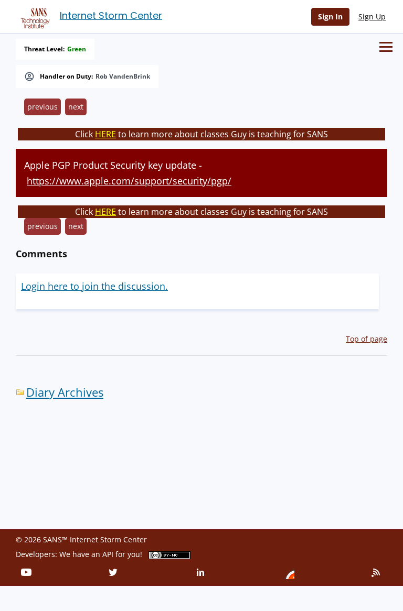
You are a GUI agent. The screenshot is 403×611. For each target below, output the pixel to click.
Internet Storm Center (111, 15)
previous (42, 107)
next (75, 107)
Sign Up (372, 16)
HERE (105, 134)
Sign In (330, 16)
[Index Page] (34, 16)
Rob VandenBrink (123, 76)
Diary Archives (64, 392)
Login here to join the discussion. (94, 286)
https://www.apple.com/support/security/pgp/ (129, 180)
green (76, 49)
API (107, 554)
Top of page (366, 339)
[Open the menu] (386, 47)
